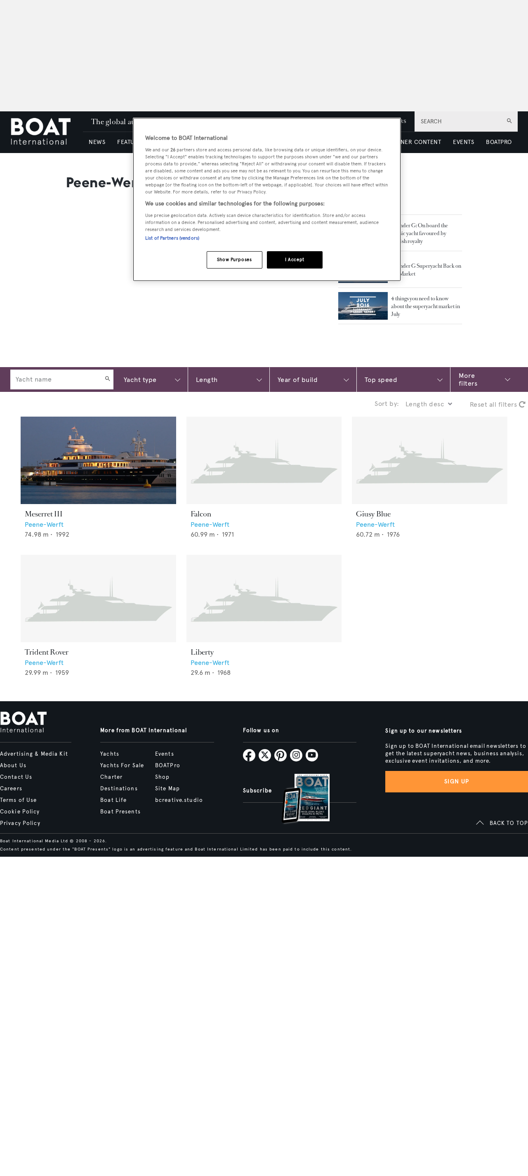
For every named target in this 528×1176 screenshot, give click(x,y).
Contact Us (16, 777)
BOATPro (167, 765)
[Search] (107, 379)
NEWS (97, 142)
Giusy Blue (373, 514)
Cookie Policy (20, 811)
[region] (267, 199)
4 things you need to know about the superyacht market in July (425, 306)
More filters (468, 379)
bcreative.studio (179, 800)
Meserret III (44, 514)
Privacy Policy (20, 823)
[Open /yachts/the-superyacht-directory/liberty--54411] (264, 598)
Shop (162, 777)
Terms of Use (18, 800)
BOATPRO (499, 142)
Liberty (202, 652)
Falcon (201, 514)
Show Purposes (234, 259)
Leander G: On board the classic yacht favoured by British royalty (419, 233)
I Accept (294, 259)
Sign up (456, 781)
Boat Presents (120, 811)
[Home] (46, 132)
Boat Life (113, 800)
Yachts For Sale (122, 765)
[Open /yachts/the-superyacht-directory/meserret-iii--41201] (98, 460)
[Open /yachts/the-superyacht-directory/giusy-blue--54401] (429, 460)
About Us (13, 765)
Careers (11, 788)
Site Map (167, 788)
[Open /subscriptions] (299, 799)
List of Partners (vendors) (172, 238)
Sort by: (387, 404)
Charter (111, 777)
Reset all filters (494, 404)
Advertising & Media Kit (34, 754)
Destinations (118, 788)
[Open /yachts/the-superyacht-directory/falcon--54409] (264, 460)
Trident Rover (46, 652)
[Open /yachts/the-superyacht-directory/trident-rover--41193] (98, 598)
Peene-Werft (44, 524)
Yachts (109, 754)
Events (164, 754)
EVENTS (463, 142)
